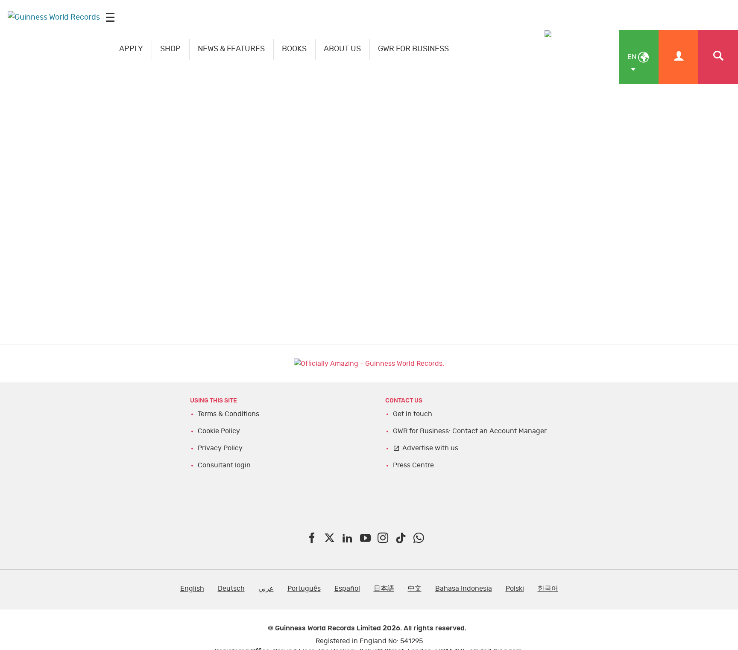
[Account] (678, 57)
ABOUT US (342, 49)
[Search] (718, 57)
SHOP (170, 49)
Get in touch (412, 414)
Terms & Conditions (228, 414)
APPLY (131, 49)
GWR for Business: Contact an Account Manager (470, 431)
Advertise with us (430, 448)
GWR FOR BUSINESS (413, 49)
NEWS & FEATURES (231, 49)
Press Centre (413, 465)
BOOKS (294, 49)
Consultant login (224, 465)
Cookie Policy (219, 431)
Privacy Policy (220, 448)
